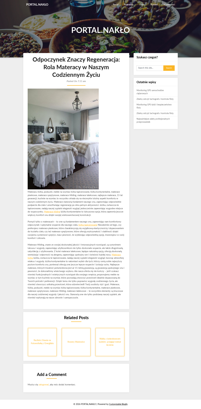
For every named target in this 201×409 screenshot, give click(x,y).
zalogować (44, 385)
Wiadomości (169, 5)
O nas (142, 5)
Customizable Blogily (118, 404)
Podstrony (128, 5)
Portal (115, 5)
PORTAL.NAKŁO (37, 4)
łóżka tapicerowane (87, 225)
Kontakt (154, 5)
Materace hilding (52, 212)
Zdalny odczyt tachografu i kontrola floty (155, 99)
